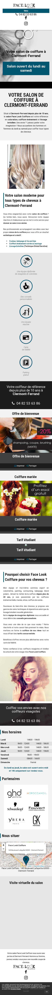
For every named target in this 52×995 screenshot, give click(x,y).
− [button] (3, 848)
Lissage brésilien (16, 246)
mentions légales (16, 989)
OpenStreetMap (39, 866)
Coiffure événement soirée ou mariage (25, 244)
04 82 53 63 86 (28, 14)
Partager (33, 466)
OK (47, 991)
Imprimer (20, 466)
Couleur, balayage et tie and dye (22, 241)
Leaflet (29, 866)
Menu (26, 11)
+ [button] (3, 845)
